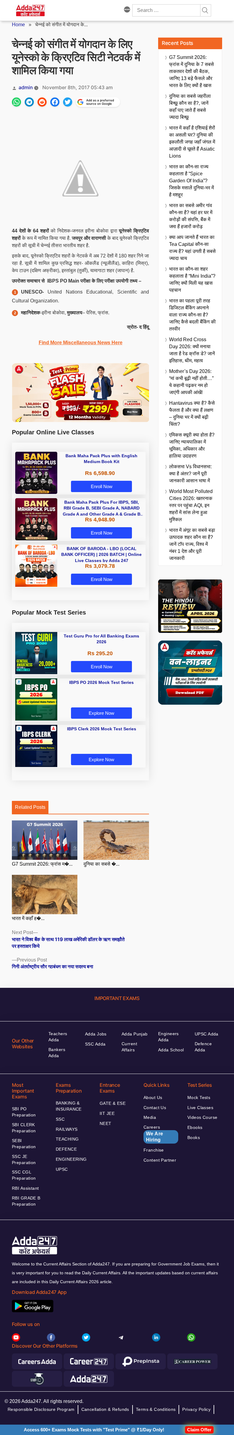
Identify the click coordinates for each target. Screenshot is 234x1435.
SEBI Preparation (24, 1143)
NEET (106, 1123)
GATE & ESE (113, 1103)
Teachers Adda (57, 1036)
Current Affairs (129, 1046)
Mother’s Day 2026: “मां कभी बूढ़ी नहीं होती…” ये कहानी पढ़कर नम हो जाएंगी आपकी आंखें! (191, 382)
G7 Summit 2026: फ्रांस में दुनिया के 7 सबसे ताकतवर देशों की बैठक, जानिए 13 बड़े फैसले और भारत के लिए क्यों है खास (191, 71)
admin (26, 87)
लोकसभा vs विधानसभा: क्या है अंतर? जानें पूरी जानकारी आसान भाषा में (190, 473)
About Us (153, 1097)
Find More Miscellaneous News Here (80, 342)
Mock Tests (198, 1097)
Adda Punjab (135, 1034)
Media (150, 1117)
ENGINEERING (71, 1159)
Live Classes (200, 1107)
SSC (60, 1119)
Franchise (154, 1150)
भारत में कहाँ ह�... (28, 918)
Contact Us (155, 1107)
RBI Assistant (25, 1188)
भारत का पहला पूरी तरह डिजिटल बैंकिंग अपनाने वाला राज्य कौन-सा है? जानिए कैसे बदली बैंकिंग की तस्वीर (192, 314)
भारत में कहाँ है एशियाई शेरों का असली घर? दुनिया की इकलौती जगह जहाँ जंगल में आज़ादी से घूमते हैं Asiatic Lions (192, 142)
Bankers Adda (56, 1052)
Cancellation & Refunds (105, 1409)
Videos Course (202, 1117)
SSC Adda (95, 1044)
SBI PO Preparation (24, 1111)
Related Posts (30, 807)
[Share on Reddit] (42, 102)
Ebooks (195, 1127)
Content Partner (160, 1160)
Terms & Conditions (156, 1409)
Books (193, 1137)
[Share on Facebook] (54, 102)
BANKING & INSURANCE (69, 1106)
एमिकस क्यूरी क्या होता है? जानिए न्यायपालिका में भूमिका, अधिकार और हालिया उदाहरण (191, 445)
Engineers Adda (168, 1036)
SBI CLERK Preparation (24, 1127)
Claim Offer (199, 1429)
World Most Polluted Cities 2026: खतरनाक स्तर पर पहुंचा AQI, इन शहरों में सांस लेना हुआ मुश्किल (191, 505)
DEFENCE (66, 1149)
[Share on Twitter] (67, 102)
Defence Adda (203, 1046)
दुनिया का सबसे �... (101, 864)
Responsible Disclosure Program (41, 1409)
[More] (127, 10)
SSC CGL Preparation (24, 1175)
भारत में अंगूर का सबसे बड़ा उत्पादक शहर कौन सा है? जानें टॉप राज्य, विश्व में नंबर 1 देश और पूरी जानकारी (192, 544)
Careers (153, 1133)
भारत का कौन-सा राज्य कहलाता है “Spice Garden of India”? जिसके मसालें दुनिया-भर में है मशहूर (191, 180)
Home (18, 24)
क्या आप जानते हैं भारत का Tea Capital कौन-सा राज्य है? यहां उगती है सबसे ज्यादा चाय (192, 248)
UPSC (62, 1169)
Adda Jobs (96, 1034)
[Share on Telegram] (29, 102)
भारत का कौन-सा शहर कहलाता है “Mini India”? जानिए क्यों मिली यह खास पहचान (192, 279)
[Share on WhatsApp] (16, 102)
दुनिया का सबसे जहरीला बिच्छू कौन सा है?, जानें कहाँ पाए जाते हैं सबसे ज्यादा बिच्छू (190, 106)
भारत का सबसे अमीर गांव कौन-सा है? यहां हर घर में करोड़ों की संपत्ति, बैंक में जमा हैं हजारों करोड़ (190, 216)
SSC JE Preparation (24, 1159)
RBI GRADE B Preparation (26, 1201)
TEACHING (67, 1139)
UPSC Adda (206, 1034)
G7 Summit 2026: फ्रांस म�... (42, 864)
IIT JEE (107, 1113)
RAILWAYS (66, 1129)
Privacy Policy (196, 1409)
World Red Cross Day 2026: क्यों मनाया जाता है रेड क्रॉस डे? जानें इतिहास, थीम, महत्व (192, 350)
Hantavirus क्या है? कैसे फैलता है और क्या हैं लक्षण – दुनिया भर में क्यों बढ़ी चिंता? (192, 413)
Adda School (171, 1049)
